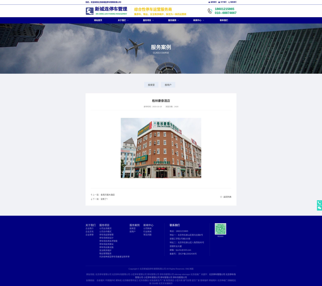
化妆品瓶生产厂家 (157, 280)
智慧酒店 (170, 280)
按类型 (151, 85)
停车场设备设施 (106, 247)
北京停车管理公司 (103, 274)
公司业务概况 (105, 228)
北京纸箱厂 (195, 274)
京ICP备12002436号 (187, 254)
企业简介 (90, 228)
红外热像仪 (144, 280)
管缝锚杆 (204, 280)
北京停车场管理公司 (121, 274)
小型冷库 (179, 280)
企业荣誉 (90, 235)
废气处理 (187, 280)
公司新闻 (147, 228)
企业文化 (90, 232)
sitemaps (186, 274)
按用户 (168, 85)
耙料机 (119, 280)
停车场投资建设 (106, 244)
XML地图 (189, 269)
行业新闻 (147, 232)
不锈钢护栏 (110, 280)
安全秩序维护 (105, 250)
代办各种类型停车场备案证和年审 (114, 257)
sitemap (177, 274)
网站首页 (98, 20)
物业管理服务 (105, 253)
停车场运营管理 (106, 235)
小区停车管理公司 (139, 274)
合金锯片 (101, 280)
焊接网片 (213, 280)
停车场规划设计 (106, 238)
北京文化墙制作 (165, 283)
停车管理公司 (153, 274)
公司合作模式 (105, 232)
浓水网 (155, 283)
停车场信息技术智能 (108, 241)
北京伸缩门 (222, 280)
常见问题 (147, 235)
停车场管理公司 (167, 274)
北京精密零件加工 (130, 280)
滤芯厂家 (196, 280)
